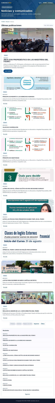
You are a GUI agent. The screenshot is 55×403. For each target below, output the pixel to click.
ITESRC (45, 2)
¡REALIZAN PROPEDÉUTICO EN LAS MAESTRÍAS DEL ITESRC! (26, 60)
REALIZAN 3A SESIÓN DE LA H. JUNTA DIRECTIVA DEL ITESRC (21, 311)
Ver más (5, 103)
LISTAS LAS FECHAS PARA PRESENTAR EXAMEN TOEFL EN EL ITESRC (23, 219)
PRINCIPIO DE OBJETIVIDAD (11, 158)
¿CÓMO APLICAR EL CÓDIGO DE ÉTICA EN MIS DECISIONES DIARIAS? (23, 188)
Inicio (40, 2)
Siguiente (36, 323)
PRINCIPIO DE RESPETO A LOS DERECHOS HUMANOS (18, 96)
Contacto (50, 2)
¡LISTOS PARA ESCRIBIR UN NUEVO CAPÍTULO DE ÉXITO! (20, 280)
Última (42, 323)
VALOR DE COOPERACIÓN (10, 127)
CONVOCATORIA (7, 380)
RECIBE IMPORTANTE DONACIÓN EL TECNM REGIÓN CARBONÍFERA (21, 390)
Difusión (7, 21)
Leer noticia (8, 71)
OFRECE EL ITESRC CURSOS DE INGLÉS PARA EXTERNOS (20, 249)
